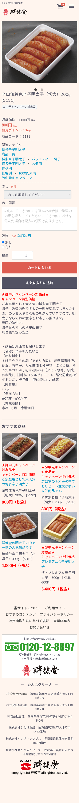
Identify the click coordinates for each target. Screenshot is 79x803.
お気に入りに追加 (39, 283)
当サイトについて (27, 608)
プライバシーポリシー (57, 614)
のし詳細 (8, 203)
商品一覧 (8, 154)
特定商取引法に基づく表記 (29, 621)
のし (5, 186)
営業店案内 (61, 621)
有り (8, 247)
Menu (71, 4)
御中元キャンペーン (17, 178)
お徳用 (37, 164)
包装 (5, 236)
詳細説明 (24, 236)
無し (8, 242)
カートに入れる (39, 268)
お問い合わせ (39, 627)
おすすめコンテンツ (20, 614)
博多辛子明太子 (13, 149)
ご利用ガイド (55, 608)
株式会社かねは (16, 694)
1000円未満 (27, 173)
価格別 (7, 168)
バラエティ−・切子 (46, 159)
